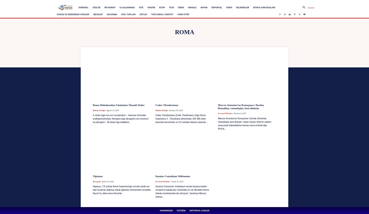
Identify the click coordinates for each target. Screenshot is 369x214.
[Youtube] (90, 2)
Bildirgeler (242, 7)
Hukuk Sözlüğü (99, 110)
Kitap (162, 7)
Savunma (112, 14)
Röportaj (216, 7)
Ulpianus (98, 176)
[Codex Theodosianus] (184, 79)
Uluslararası (127, 7)
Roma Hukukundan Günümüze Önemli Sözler (119, 105)
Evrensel (84, 7)
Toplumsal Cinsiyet (162, 14)
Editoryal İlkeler (54, 2)
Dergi (181, 7)
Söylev (143, 14)
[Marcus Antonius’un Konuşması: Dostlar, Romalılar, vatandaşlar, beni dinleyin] (247, 79)
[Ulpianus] (122, 150)
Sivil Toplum (128, 14)
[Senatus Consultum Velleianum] (184, 150)
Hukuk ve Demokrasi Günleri (73, 14)
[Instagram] (71, 2)
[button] (307, 7)
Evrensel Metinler (225, 113)
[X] (85, 2)
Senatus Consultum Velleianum (172, 176)
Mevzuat (98, 14)
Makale (192, 7)
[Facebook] (66, 2)
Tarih (229, 7)
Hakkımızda (33, 2)
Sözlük (96, 7)
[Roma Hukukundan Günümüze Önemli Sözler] (122, 79)
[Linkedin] (76, 2)
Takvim (151, 7)
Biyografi (110, 7)
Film (171, 7)
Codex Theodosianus (167, 105)
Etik (141, 7)
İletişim (42, 2)
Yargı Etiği (183, 14)
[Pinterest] (81, 2)
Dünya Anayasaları (264, 7)
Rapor (203, 7)
